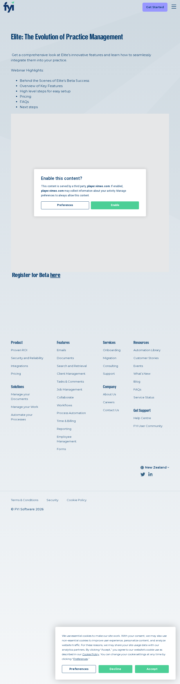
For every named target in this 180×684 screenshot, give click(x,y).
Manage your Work (24, 407)
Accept (152, 669)
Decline (115, 669)
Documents (65, 358)
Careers (108, 402)
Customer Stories (145, 358)
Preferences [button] (80, 658)
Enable (115, 205)
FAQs (137, 389)
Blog (136, 381)
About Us (109, 394)
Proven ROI (19, 350)
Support (109, 373)
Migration (109, 358)
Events (138, 366)
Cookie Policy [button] (90, 654)
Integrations (19, 366)
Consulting (110, 366)
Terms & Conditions (24, 500)
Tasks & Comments (70, 381)
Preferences (78, 669)
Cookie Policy (76, 500)
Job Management (69, 389)
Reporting (64, 428)
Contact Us (111, 410)
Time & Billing (66, 421)
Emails (61, 350)
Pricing (16, 373)
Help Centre (142, 418)
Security (52, 500)
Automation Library (146, 350)
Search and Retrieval (72, 366)
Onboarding (112, 350)
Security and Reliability (27, 358)
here (55, 275)
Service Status (143, 397)
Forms (61, 449)
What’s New (141, 373)
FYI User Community (147, 426)
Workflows (64, 405)
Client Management (71, 373)
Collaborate (65, 397)
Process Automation (71, 413)
